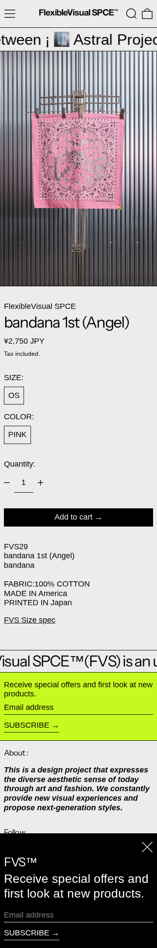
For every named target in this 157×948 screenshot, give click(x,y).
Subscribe (26, 725)
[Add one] (41, 483)
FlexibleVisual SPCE (40, 306)
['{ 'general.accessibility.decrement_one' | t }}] (7, 483)
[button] (131, 13)
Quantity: (19, 464)
